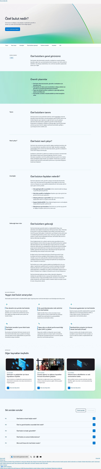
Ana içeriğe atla (3, 0)
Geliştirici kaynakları (37, 461)
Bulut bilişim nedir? (90, 461)
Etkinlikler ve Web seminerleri (53, 461)
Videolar (83, 461)
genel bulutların (33, 148)
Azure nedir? (3, 458)
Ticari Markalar (48, 468)
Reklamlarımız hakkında (56, 468)
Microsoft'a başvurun (16, 468)
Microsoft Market (16, 461)
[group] (19, 374)
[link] (6, 46)
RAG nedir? (45, 463)
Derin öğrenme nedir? (19, 463)
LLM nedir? (32, 463)
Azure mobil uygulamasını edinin (20, 456)
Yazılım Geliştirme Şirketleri (6, 461)
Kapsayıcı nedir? (39, 463)
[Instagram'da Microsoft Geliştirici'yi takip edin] (34, 457)
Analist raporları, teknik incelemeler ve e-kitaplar (71, 461)
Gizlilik (22, 468)
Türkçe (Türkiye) (3, 465)
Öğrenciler (44, 461)
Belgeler (28, 461)
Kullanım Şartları (41, 468)
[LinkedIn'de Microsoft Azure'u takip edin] (38, 457)
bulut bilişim (57, 116)
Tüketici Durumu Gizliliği (5, 468)
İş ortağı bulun (23, 461)
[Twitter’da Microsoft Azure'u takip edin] (31, 457)
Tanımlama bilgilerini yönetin (30, 468)
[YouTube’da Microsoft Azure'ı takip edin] (41, 457)
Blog (32, 461)
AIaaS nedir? (27, 463)
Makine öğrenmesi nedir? (8, 463)
